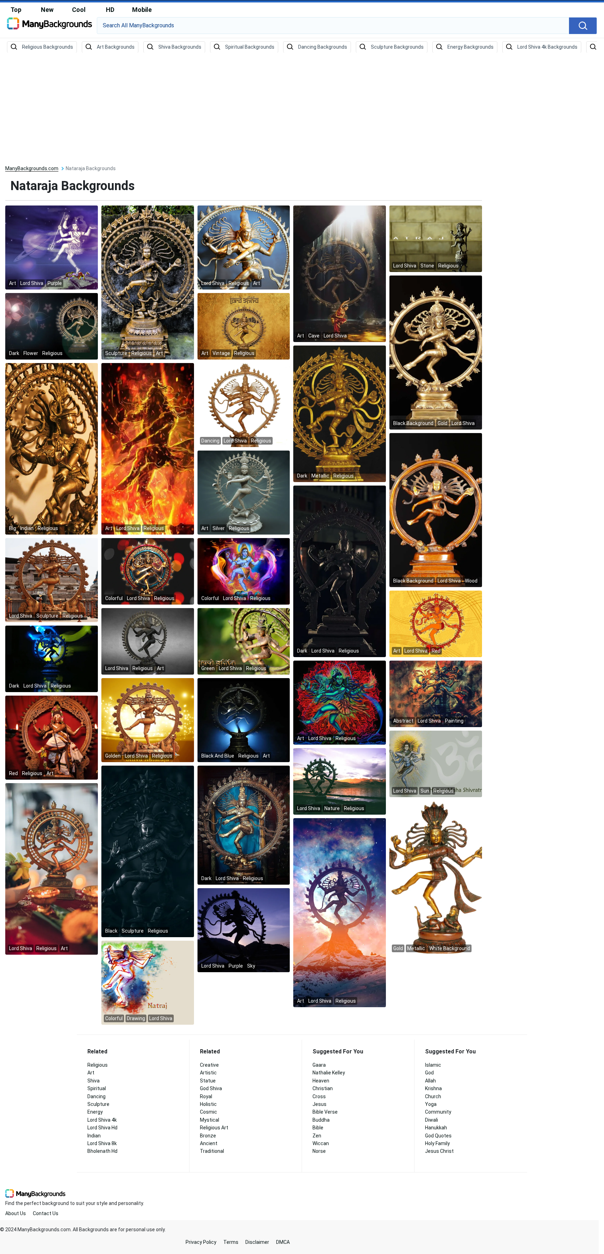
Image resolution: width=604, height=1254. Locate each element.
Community (438, 1112)
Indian (94, 1135)
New (47, 9)
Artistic (208, 1072)
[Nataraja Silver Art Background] (243, 492)
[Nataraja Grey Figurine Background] (147, 641)
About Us (15, 1213)
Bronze (208, 1135)
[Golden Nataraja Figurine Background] (147, 720)
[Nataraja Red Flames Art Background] (339, 702)
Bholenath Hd (102, 1151)
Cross (319, 1096)
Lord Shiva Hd (102, 1127)
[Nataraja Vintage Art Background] (243, 326)
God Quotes (438, 1135)
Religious (97, 1065)
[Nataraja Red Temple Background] (51, 737)
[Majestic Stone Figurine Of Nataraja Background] (435, 238)
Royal (206, 1096)
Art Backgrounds (116, 47)
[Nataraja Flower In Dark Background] (51, 326)
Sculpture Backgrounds (397, 47)
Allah (430, 1081)
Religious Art (214, 1127)
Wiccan (320, 1143)
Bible (317, 1127)
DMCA (283, 1242)
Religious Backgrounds (47, 47)
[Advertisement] (302, 109)
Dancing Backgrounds (322, 47)
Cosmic (208, 1112)
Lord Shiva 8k (102, 1143)
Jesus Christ (439, 1151)
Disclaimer (257, 1242)
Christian (322, 1088)
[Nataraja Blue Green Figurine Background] (51, 658)
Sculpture (98, 1104)
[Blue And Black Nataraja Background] (243, 720)
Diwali (431, 1120)
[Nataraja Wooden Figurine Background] (435, 510)
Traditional (212, 1151)
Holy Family (437, 1143)
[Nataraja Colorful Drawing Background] (147, 982)
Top (15, 9)
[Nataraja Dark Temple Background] (339, 571)
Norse (319, 1151)
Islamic (433, 1065)
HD (110, 9)
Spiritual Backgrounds (249, 47)
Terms (230, 1242)
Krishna (433, 1088)
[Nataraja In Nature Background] (339, 781)
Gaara (319, 1065)
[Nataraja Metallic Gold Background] (435, 877)
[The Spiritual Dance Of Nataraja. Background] (243, 247)
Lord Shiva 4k (102, 1120)
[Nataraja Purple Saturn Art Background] (51, 247)
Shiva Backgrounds (179, 47)
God (429, 1072)
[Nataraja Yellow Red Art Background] (435, 623)
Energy (95, 1112)
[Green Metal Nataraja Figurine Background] (243, 641)
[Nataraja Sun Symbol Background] (435, 763)
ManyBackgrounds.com (31, 168)
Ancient (208, 1143)
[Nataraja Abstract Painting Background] (435, 693)
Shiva (93, 1081)
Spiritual (96, 1088)
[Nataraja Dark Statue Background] (243, 825)
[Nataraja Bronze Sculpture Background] (147, 282)
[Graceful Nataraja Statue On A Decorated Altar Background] (51, 868)
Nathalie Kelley (328, 1072)
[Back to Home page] (49, 26)
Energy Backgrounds (470, 47)
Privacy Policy (201, 1242)
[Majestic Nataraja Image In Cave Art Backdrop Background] (339, 273)
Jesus (319, 1104)
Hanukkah (436, 1127)
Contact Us (45, 1213)
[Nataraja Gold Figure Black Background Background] (435, 352)
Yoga (431, 1104)
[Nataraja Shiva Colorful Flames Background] (243, 571)
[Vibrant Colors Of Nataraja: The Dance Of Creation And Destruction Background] (147, 571)
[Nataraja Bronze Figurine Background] (243, 404)
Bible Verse (325, 1112)
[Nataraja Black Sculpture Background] (147, 851)
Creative (209, 1065)
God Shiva (211, 1088)
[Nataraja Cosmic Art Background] (339, 912)
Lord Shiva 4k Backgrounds (547, 47)
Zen (316, 1135)
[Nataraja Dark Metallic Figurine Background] (339, 413)
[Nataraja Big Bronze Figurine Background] (51, 448)
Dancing (96, 1096)
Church (433, 1096)
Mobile (142, 9)
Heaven (320, 1081)
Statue (208, 1081)
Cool (79, 9)
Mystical (209, 1120)
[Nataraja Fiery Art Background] (147, 448)
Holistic (208, 1104)
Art (90, 1072)
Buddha (321, 1120)
